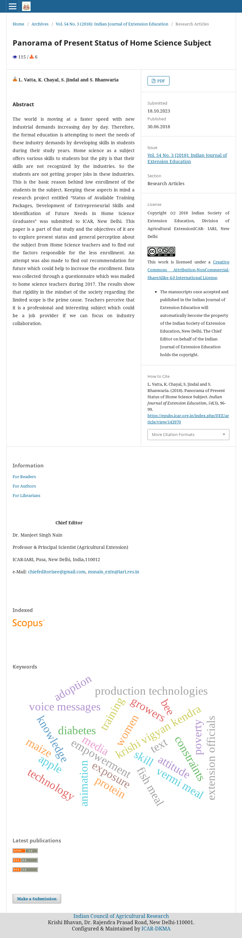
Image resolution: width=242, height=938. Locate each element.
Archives (40, 24)
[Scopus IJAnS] (29, 628)
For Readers (24, 476)
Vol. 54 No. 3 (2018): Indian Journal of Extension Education (112, 24)
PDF (160, 81)
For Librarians (26, 495)
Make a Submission (37, 899)
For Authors (24, 486)
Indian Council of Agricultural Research (121, 916)
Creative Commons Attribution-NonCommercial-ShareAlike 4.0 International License (188, 269)
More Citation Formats (173, 434)
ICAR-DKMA (155, 928)
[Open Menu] (12, 6)
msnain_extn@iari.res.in (113, 572)
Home (18, 24)
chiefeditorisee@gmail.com (56, 572)
